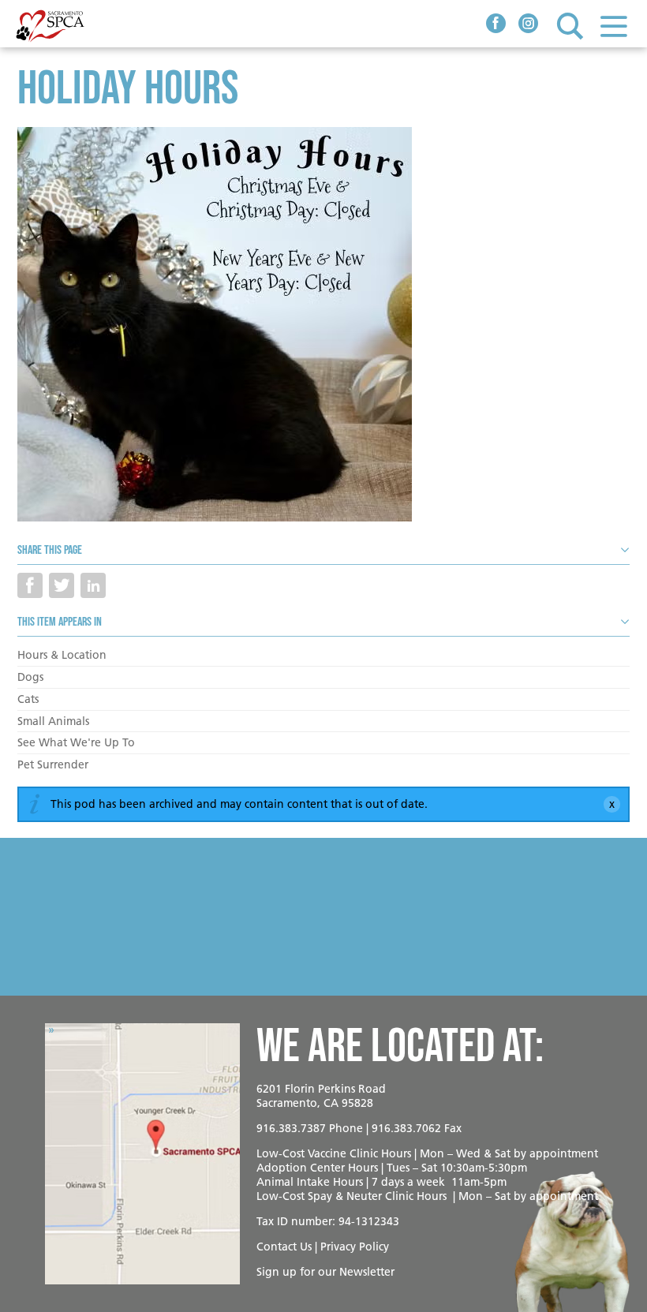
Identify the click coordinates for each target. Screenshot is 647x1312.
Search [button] (570, 25)
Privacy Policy (354, 1246)
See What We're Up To (76, 742)
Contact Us (284, 1246)
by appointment (556, 1153)
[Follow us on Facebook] (496, 25)
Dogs (30, 677)
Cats (28, 699)
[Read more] (323, 326)
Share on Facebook (30, 585)
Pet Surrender (52, 764)
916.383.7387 (291, 1128)
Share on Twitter (61, 585)
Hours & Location (62, 655)
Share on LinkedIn (93, 585)
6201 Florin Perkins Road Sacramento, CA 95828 (321, 1096)
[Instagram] (528, 25)
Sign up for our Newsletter (325, 1272)
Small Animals (53, 721)
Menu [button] (613, 25)
